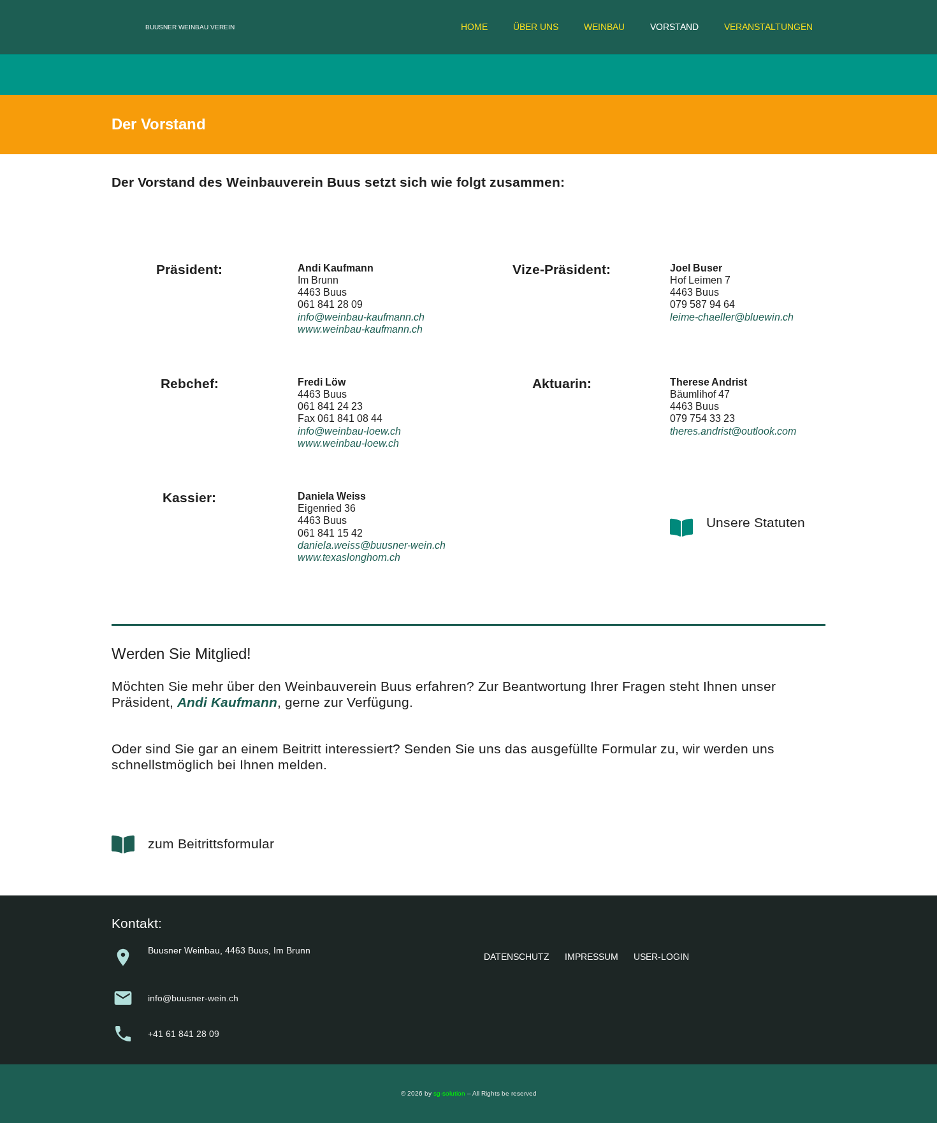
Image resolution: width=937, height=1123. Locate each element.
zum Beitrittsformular (211, 843)
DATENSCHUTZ (516, 957)
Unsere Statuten (755, 522)
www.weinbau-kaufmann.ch (360, 329)
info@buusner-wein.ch (193, 998)
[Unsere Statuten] (688, 528)
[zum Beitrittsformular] (130, 844)
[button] (563, 27)
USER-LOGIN (661, 957)
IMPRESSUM (591, 957)
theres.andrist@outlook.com (733, 431)
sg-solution (449, 1093)
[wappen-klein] (121, 27)
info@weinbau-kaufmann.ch (361, 317)
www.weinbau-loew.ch (348, 443)
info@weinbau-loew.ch (349, 431)
